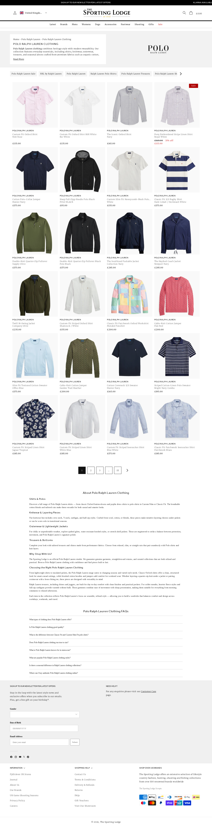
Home (16, 39)
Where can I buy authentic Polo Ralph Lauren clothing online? (53, 673)
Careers (14, 806)
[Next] (180, 73)
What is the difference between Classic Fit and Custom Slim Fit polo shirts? (58, 635)
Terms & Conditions (85, 779)
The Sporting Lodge (110, 822)
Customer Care (148, 691)
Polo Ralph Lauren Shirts (168, 73)
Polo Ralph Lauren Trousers (135, 73)
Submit (75, 742)
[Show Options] (76, 714)
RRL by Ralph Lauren (51, 73)
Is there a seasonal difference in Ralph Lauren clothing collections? (55, 665)
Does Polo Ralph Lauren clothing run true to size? (48, 642)
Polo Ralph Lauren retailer (70, 559)
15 (118, 470)
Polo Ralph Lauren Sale (23, 73)
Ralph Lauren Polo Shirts (103, 73)
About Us (14, 785)
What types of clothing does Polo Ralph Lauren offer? (50, 619)
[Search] (184, 12)
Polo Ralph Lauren (30, 39)
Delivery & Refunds (85, 785)
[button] (191, 12)
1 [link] (81, 470)
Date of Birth (15, 722)
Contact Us (80, 774)
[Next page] (126, 470)
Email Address (16, 736)
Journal (13, 779)
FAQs (77, 795)
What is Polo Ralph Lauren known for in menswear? (50, 650)
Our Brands (16, 790)
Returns (79, 790)
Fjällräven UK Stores (20, 774)
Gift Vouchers (82, 800)
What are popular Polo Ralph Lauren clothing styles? (50, 658)
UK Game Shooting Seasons (24, 795)
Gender (13, 708)
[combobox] (43, 714)
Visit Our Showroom (85, 806)
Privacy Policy (17, 800)
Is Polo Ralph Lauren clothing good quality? (46, 627)
